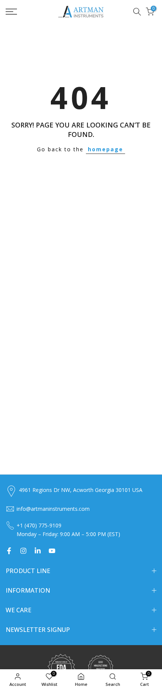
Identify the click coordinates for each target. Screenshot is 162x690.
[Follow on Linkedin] (37, 550)
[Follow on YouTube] (52, 550)
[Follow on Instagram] (23, 550)
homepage (105, 149)
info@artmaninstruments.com (53, 508)
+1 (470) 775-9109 (39, 525)
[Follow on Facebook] (9, 550)
